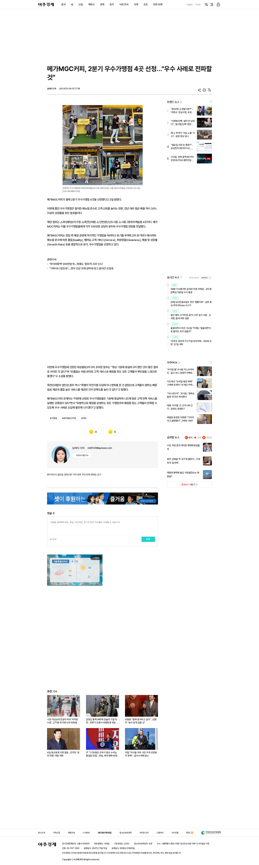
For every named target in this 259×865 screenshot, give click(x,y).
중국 (63, 4)
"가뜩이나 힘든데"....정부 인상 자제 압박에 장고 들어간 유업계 (81, 268)
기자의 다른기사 (82, 455)
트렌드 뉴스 (173, 102)
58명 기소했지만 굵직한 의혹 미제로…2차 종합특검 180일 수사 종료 (191, 291)
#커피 (83, 418)
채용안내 (71, 832)
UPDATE (204, 278)
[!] (211, 102)
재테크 (91, 4)
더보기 (181, 485)
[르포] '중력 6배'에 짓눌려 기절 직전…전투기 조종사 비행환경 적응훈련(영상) (102, 721)
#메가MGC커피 (69, 418)
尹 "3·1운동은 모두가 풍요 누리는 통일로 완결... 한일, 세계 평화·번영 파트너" (101, 754)
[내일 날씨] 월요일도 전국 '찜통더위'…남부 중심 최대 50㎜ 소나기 (191, 304)
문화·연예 (157, 4)
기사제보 (86, 832)
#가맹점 (53, 418)
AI (72, 4)
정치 (112, 4)
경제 (102, 4)
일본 (199, 437)
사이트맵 (174, 832)
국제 (136, 4)
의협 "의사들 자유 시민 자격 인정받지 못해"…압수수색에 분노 (141, 754)
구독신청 (56, 832)
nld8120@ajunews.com (100, 448)
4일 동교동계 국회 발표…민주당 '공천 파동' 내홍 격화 (63, 754)
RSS (188, 832)
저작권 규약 (144, 832)
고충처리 (159, 832)
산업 (80, 4)
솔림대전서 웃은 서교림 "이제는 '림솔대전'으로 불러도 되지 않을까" (191, 330)
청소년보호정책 (125, 832)
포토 (145, 4)
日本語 (198, 4)
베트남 (209, 437)
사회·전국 (124, 4)
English (190, 4)
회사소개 (41, 832)
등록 (148, 539)
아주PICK (172, 362)
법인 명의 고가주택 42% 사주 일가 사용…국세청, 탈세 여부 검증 (191, 317)
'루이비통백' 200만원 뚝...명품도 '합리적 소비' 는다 (76, 263)
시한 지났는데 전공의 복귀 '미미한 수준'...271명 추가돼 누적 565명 (62, 721)
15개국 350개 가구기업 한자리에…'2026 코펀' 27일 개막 (191, 343)
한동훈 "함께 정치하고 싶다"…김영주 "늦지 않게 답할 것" (140, 721)
